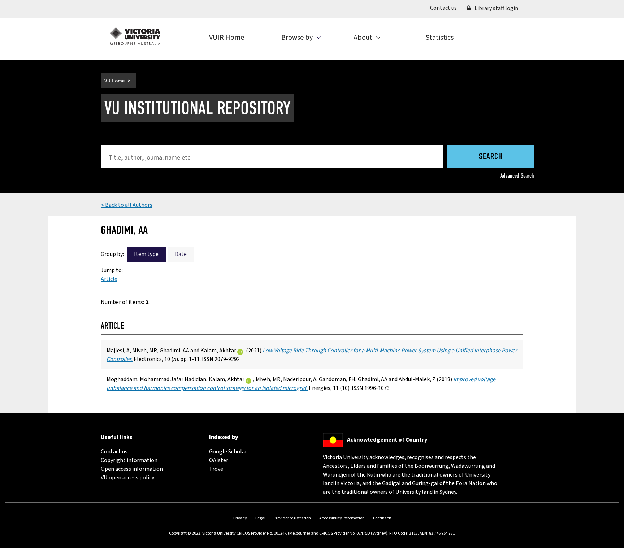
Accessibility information (342, 518)
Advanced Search (517, 175)
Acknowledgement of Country (387, 440)
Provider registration (292, 518)
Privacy (240, 518)
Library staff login (495, 8)
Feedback (382, 518)
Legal (260, 518)
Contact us (446, 8)
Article (109, 279)
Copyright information (129, 460)
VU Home (114, 80)
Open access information (132, 469)
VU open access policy (127, 478)
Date (181, 254)
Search (490, 157)
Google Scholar (228, 452)
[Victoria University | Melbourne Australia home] (135, 36)
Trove (216, 469)
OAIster (218, 460)
